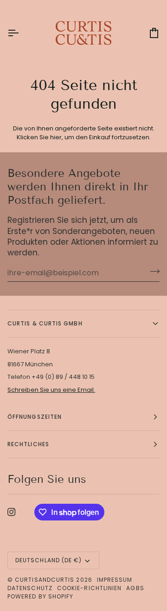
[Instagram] (11, 512)
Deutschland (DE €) (48, 560)
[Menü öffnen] (21, 32)
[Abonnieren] (152, 271)
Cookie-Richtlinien (89, 588)
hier (56, 137)
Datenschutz (29, 588)
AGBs (135, 588)
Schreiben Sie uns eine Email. (51, 389)
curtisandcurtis (44, 580)
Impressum (115, 580)
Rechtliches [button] (28, 444)
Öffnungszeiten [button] (34, 417)
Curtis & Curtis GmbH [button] (45, 323)
